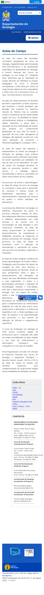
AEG (14, 399)
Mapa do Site (32, 7)
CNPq (15, 404)
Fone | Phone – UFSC (21, 406)
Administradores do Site (32, 32)
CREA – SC (17, 388)
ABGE (15, 408)
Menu (35, 38)
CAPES (15, 392)
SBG (14, 390)
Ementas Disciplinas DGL (22, 402)
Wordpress (7, 575)
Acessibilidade (7, 7)
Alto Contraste (20, 7)
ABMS (15, 397)
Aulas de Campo (14, 51)
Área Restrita (16, 32)
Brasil (7, 2)
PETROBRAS (18, 395)
